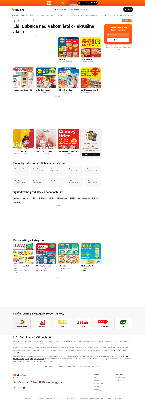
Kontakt (97, 381)
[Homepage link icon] (46, 366)
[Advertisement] (35, 50)
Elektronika (45, 15)
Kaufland (40, 359)
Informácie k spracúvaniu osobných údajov (92, 398)
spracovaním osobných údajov (122, 47)
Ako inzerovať (119, 378)
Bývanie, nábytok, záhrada (59, 15)
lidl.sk (22, 361)
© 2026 (28, 398)
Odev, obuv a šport (76, 15)
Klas (127, 356)
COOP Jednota (18, 359)
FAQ (95, 378)
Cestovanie (103, 15)
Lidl (35, 359)
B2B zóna (118, 381)
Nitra (124, 350)
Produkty (127, 15)
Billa (31, 359)
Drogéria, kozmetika (91, 15)
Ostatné (112, 15)
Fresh (123, 356)
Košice (106, 350)
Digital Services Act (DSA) (115, 398)
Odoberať (127, 21)
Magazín (119, 15)
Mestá (96, 387)
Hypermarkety (34, 15)
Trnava (16, 352)
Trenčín (112, 350)
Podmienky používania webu (67, 398)
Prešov (118, 350)
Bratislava (99, 350)
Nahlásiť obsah (99, 384)
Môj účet (129, 9)
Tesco (27, 359)
